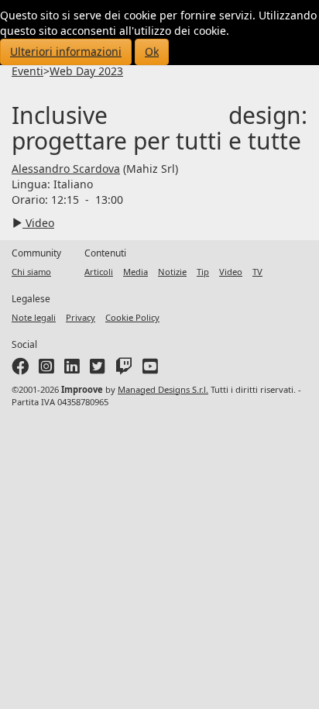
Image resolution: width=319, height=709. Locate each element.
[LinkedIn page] (72, 369)
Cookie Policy (132, 317)
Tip (203, 271)
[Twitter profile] (97, 369)
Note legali (34, 317)
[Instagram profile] (46, 369)
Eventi (27, 71)
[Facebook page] (20, 369)
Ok (152, 51)
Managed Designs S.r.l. (163, 389)
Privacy (80, 317)
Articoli (98, 271)
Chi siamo (31, 271)
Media (135, 271)
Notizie (172, 271)
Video (38, 222)
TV (257, 271)
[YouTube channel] (150, 369)
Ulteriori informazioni (66, 51)
